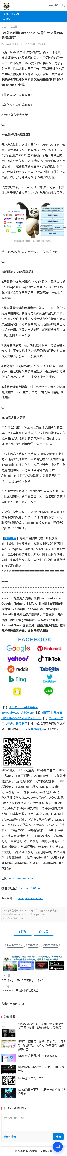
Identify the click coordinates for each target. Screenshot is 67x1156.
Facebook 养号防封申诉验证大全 (19, 990)
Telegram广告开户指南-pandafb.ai (37, 1055)
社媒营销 (14, 26)
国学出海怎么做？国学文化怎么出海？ (22, 980)
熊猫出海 (10, 538)
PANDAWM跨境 (31, 1151)
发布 (58, 1136)
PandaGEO (16, 1003)
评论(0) (41, 44)
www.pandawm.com (22, 878)
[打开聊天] (58, 1147)
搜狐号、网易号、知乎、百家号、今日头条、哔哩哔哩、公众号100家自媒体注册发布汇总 (42, 1045)
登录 (6, 1136)
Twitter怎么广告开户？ (31, 1078)
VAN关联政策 (50, 945)
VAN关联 (33, 945)
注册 (13, 1136)
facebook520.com (30, 888)
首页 (3, 26)
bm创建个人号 (15, 945)
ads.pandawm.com (30, 898)
